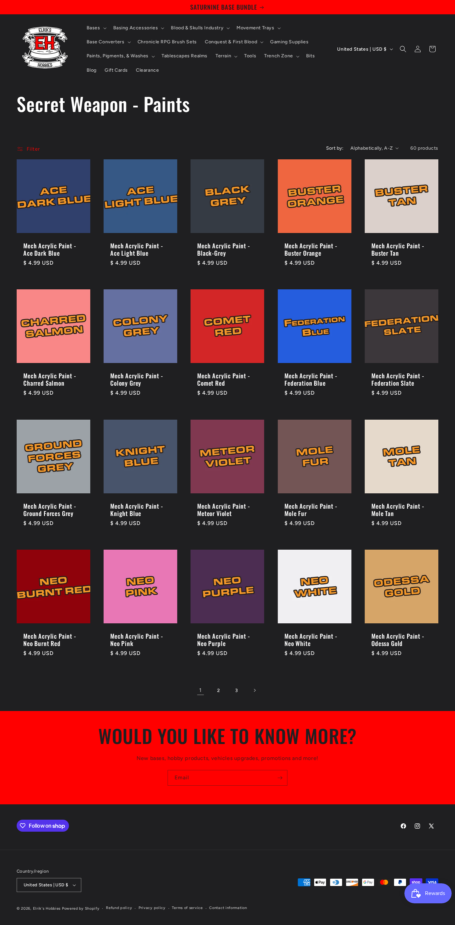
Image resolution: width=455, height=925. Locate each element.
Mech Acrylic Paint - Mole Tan (397, 509)
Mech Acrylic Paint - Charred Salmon (49, 379)
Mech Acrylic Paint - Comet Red (223, 379)
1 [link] (200, 690)
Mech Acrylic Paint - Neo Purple (223, 639)
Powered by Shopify (81, 908)
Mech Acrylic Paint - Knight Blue (136, 509)
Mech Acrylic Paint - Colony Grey (136, 379)
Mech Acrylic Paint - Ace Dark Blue (49, 249)
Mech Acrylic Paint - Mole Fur (310, 509)
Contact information (228, 908)
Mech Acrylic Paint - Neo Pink (136, 639)
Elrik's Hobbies (47, 908)
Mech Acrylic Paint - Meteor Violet (223, 509)
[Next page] (254, 690)
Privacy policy (152, 908)
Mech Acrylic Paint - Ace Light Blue (136, 249)
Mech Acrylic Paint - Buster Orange (310, 249)
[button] (96, 28)
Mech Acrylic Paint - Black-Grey (223, 249)
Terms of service (187, 908)
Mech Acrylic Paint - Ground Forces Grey (49, 509)
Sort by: (335, 148)
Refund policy (119, 908)
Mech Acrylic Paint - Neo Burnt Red (49, 639)
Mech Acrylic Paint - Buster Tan (397, 249)
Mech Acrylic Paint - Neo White (310, 639)
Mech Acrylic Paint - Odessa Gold (397, 639)
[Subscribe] (279, 778)
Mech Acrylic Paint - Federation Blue (310, 379)
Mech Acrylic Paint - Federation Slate (397, 379)
